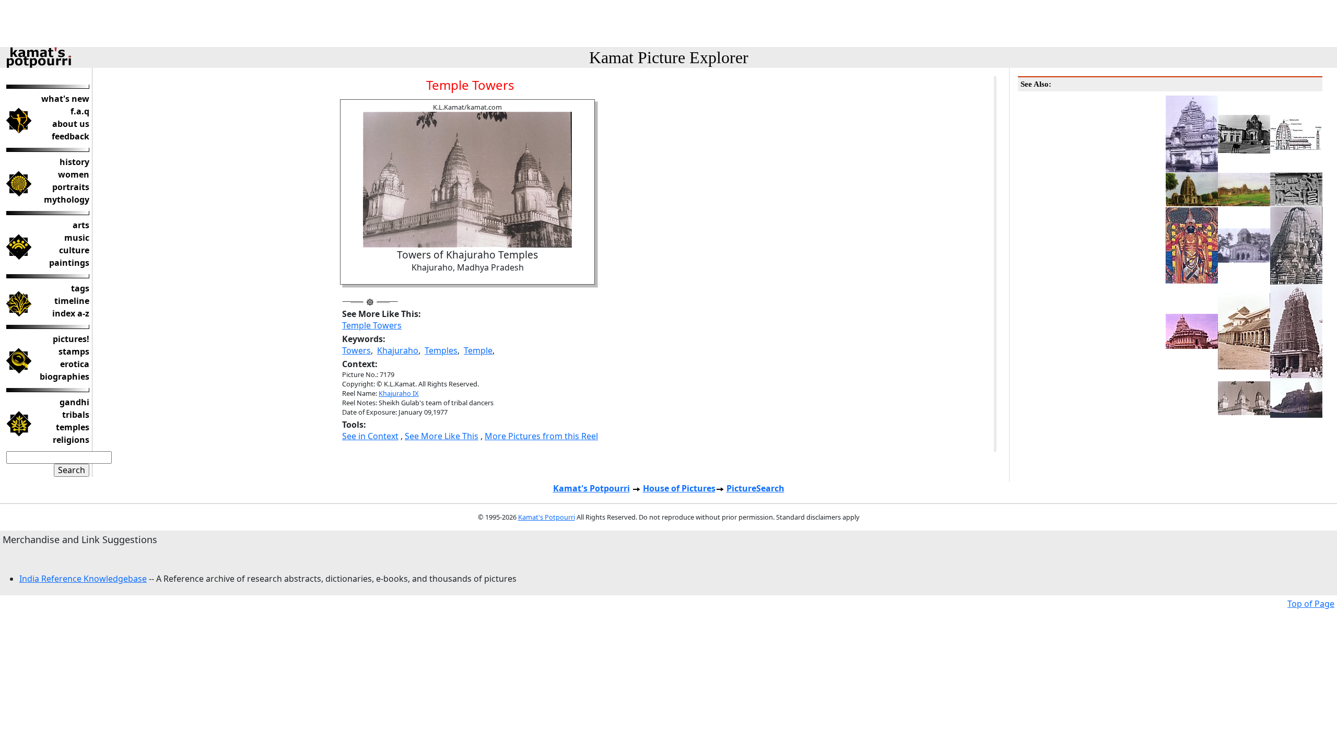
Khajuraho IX (399, 393)
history (74, 162)
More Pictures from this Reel (541, 436)
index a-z (70, 313)
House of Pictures (679, 488)
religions (71, 439)
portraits (70, 187)
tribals (75, 414)
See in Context (370, 436)
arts (81, 225)
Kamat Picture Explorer (668, 57)
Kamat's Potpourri (591, 488)
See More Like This (441, 436)
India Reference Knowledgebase (83, 578)
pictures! (71, 339)
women (73, 174)
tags (80, 288)
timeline (71, 301)
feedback (70, 136)
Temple (478, 350)
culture (74, 250)
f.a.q (80, 111)
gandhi (74, 402)
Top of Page (1310, 603)
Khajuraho (397, 350)
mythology (66, 199)
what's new (65, 98)
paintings (69, 262)
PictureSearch (755, 488)
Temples (441, 350)
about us (70, 124)
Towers (356, 350)
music (76, 237)
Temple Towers (372, 325)
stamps (73, 351)
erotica (74, 364)
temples (72, 427)
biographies (64, 376)
